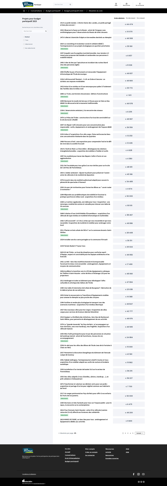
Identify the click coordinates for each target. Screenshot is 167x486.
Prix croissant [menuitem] (141, 18)
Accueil (67, 452)
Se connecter (90, 455)
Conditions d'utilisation (29, 474)
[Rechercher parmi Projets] (46, 31)
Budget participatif (53, 11)
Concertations (36, 11)
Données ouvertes (112, 458)
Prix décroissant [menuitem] (130, 18)
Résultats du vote (95, 11)
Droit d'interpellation (72, 458)
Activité (108, 452)
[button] (26, 37)
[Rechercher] (70, 4)
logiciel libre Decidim (39, 483)
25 (75, 433)
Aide (127, 452)
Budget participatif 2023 (73, 11)
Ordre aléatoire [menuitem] (119, 18)
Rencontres (110, 455)
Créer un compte (91, 452)
